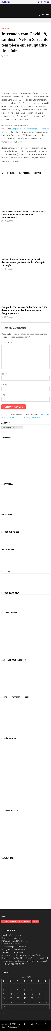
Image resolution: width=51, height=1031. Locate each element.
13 (32, 994)
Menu (47, 15)
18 (18, 998)
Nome (4, 374)
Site (3, 395)
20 (32, 998)
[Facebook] (39, 2)
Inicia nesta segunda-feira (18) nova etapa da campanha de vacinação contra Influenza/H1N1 (24, 214)
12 (25, 994)
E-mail (4, 385)
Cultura (5, 921)
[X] (42, 2)
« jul (2, 1013)
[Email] (48, 2)
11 (18, 994)
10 (11, 994)
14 (39, 994)
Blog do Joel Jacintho (17, 964)
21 (39, 998)
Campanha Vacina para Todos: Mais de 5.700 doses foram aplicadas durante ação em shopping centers (24, 310)
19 (25, 998)
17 (11, 998)
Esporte (13, 921)
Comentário (8, 343)
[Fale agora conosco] (25, 772)
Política (35, 921)
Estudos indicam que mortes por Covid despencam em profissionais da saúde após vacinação (23, 262)
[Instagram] (45, 2)
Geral (20, 921)
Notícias (5, 29)
